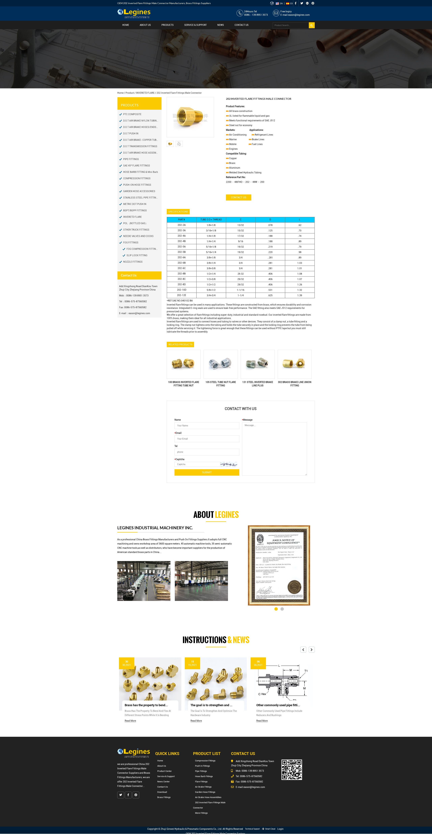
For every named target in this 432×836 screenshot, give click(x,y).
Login (280, 829)
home (125, 25)
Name (177, 419)
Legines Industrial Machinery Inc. (155, 527)
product (130, 92)
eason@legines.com (299, 15)
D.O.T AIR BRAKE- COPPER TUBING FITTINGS (142, 140)
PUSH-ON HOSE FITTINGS (137, 184)
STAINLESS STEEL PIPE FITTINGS (141, 197)
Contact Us (238, 197)
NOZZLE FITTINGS (133, 261)
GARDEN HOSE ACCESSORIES (139, 191)
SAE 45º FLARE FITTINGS (136, 165)
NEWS (220, 25)
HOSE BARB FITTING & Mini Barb (140, 172)
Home (160, 760)
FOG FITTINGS (130, 242)
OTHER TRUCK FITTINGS (136, 229)
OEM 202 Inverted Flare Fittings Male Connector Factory (215, 833)
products (167, 25)
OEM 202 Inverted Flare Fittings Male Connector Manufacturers (151, 3)
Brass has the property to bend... (146, 705)
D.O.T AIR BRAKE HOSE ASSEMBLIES (142, 152)
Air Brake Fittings (203, 787)
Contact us (242, 25)
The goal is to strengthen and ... (211, 705)
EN (281, 3)
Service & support (195, 25)
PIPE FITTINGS (131, 159)
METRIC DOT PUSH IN (134, 204)
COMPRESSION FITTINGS (137, 178)
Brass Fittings (164, 797)
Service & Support (166, 776)
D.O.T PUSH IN (130, 133)
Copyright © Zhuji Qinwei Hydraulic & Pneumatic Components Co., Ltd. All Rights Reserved (195, 829)
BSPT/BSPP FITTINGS (135, 210)
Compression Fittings (205, 760)
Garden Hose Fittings (205, 792)
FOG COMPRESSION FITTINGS (143, 249)
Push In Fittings (202, 766)
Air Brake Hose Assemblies (208, 797)
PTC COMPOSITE (132, 114)
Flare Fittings (201, 781)
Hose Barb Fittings (204, 776)
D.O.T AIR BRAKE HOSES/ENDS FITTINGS (142, 127)
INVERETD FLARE (145, 92)
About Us (145, 25)
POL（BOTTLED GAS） (135, 223)
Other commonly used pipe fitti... (278, 705)
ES (291, 3)
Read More (130, 720)
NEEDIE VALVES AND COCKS (138, 236)
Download (162, 792)
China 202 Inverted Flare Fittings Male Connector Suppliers (133, 768)
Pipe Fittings (201, 771)
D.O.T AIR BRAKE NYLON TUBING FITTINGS (142, 120)
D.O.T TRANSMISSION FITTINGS (140, 146)
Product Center (164, 771)
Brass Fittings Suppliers (198, 3)
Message (247, 419)
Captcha (179, 459)
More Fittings (201, 813)
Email (178, 433)
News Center (163, 781)
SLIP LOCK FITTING (137, 255)
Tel (176, 446)
